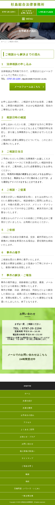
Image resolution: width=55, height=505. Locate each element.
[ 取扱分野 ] (27, 466)
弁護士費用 (27, 408)
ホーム (3, 41)
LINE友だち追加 (46, 12)
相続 (28, 481)
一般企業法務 (27, 496)
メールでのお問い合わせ (26, 12)
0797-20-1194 (8, 12)
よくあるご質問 (27, 429)
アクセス (27, 422)
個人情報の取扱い (27, 451)
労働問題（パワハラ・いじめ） (27, 489)
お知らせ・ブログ (27, 437)
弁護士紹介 (27, 401)
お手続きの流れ (27, 415)
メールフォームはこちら (27, 87)
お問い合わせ (27, 444)
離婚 (28, 474)
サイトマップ (27, 458)
